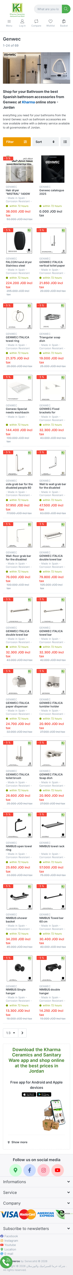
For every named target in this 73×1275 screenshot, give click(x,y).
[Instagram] (43, 1170)
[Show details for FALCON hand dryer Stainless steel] (19, 240)
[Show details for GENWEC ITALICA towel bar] (53, 610)
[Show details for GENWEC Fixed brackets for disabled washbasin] (53, 387)
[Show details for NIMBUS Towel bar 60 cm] (53, 897)
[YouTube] (57, 1170)
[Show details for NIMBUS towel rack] (53, 825)
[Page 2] (22, 1033)
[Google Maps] (15, 1170)
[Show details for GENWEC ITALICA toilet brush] (19, 753)
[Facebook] (29, 1170)
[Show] (65, 141)
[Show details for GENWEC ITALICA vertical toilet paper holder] (53, 240)
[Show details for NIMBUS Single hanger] (19, 968)
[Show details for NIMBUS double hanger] (53, 968)
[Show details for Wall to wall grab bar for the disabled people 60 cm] (53, 463)
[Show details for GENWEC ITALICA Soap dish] (53, 753)
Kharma (28, 102)
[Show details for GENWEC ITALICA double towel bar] (53, 534)
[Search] (66, 9)
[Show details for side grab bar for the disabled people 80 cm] (19, 463)
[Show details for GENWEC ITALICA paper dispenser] (19, 681)
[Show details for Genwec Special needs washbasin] (19, 387)
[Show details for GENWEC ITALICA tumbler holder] (53, 681)
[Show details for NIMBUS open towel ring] (19, 825)
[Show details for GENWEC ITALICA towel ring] (19, 316)
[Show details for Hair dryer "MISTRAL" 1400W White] (19, 169)
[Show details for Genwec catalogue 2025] (53, 169)
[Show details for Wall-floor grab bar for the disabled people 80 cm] (19, 534)
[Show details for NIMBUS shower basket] (19, 897)
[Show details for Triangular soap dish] (53, 316)
